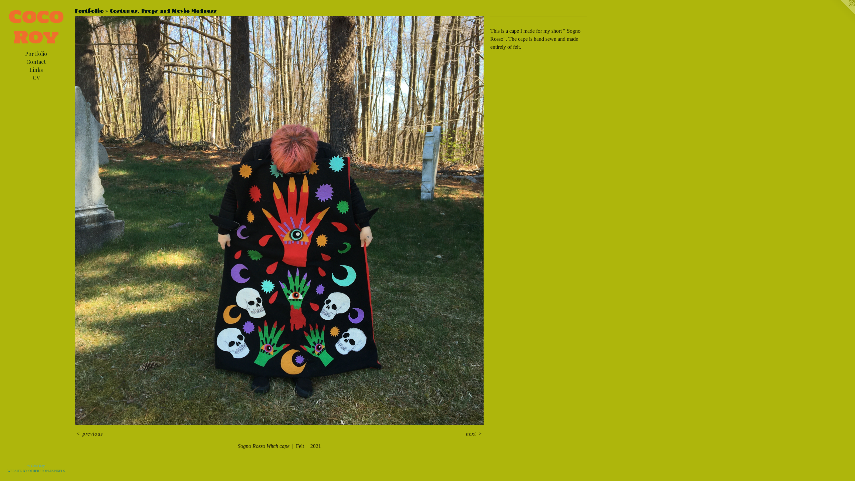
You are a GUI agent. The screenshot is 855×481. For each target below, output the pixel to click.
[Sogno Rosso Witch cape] (279, 220)
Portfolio (36, 53)
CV (36, 77)
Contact (36, 61)
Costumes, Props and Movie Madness (163, 10)
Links (36, 69)
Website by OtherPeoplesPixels (36, 471)
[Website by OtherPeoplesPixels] (841, 13)
